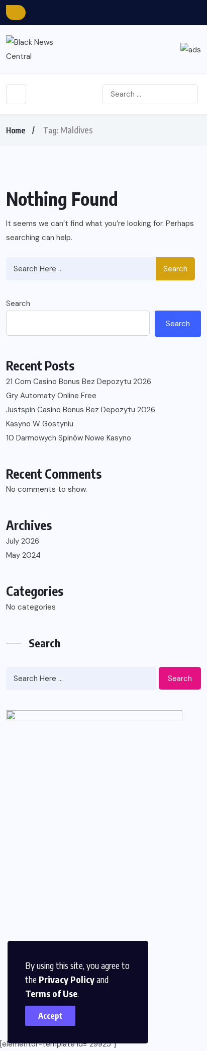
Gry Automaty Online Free (51, 396)
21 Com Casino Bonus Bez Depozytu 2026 (78, 382)
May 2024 (23, 555)
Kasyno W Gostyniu (39, 424)
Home (15, 130)
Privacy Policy (66, 979)
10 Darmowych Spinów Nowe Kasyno (68, 438)
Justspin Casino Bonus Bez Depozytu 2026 (80, 410)
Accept (50, 1016)
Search (175, 269)
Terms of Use (51, 993)
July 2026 (22, 541)
